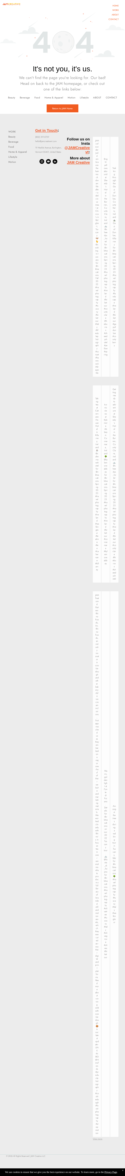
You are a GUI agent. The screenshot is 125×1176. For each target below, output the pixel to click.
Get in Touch (46, 130)
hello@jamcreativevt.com (46, 141)
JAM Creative (78, 162)
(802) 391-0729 (42, 136)
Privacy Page (110, 1172)
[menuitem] (115, 5)
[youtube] (48, 162)
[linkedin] (55, 162)
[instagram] (41, 162)
